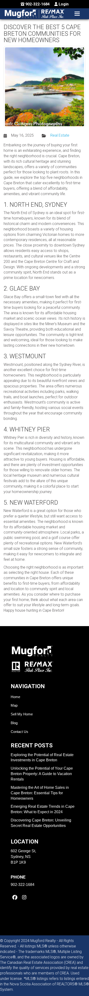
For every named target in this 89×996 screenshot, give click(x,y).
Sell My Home (22, 714)
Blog (14, 723)
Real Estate (59, 135)
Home (15, 697)
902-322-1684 (37, 4)
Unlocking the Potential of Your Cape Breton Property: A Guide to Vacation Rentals (42, 773)
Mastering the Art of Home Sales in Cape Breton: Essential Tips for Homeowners (40, 792)
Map (14, 705)
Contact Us (19, 732)
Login (63, 4)
